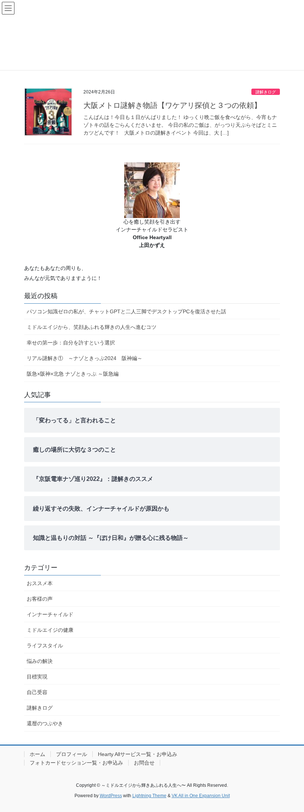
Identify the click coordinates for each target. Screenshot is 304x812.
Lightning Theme (149, 795)
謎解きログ (265, 92)
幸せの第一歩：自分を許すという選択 (71, 343)
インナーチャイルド (50, 614)
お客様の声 (40, 599)
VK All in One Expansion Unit (201, 795)
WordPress (111, 795)
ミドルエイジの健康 (50, 630)
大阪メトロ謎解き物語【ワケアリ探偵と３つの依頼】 (172, 105)
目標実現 (37, 677)
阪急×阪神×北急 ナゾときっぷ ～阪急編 (73, 374)
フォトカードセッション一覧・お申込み (76, 763)
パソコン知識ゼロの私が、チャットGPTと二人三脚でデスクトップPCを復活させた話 (126, 311)
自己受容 (37, 692)
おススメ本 (40, 583)
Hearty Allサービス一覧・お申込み (137, 754)
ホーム (37, 754)
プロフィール (71, 754)
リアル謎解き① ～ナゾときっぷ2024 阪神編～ (84, 358)
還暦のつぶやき (45, 723)
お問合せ (144, 763)
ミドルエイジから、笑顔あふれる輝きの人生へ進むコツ (91, 327)
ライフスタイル (45, 645)
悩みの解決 (40, 661)
